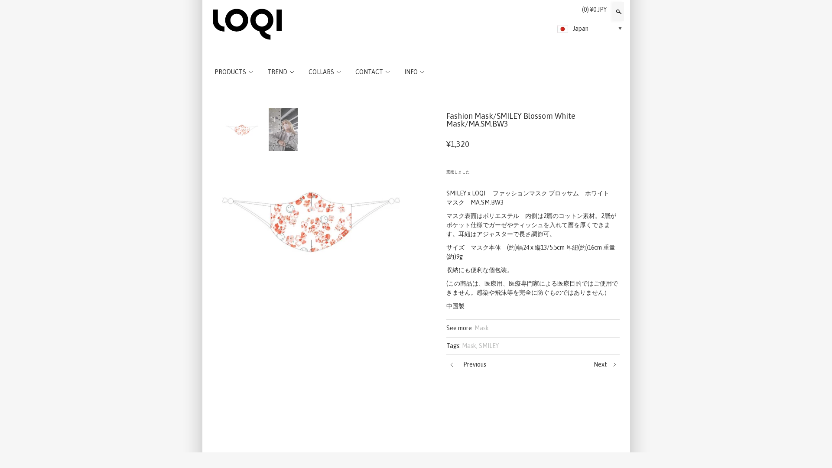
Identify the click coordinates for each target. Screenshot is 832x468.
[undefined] (312, 219)
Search (618, 11)
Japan (580, 28)
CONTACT (369, 71)
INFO (411, 71)
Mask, (470, 345)
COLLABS (321, 71)
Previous (474, 364)
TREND (277, 71)
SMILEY (489, 345)
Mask (481, 328)
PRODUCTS (230, 71)
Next (600, 364)
